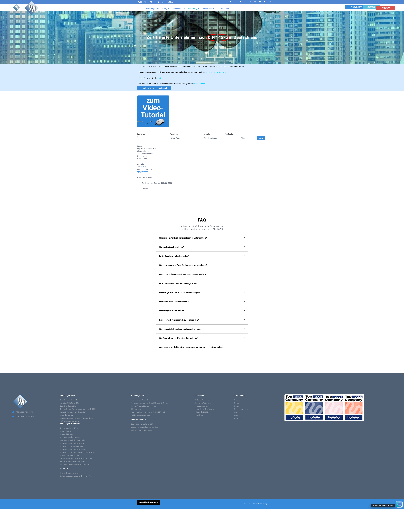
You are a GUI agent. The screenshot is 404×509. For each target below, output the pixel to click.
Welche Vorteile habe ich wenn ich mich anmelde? (180, 329)
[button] (386, 504)
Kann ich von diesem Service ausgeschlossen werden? (182, 274)
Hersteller (207, 134)
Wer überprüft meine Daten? (171, 311)
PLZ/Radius (229, 134)
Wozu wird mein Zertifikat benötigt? (174, 302)
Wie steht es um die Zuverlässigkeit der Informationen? (183, 265)
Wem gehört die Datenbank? (171, 247)
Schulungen (178, 8)
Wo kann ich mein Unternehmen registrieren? (178, 283)
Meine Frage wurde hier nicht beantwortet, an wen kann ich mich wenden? (191, 347)
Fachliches (207, 8)
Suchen (261, 138)
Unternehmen (223, 8)
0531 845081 (146, 167)
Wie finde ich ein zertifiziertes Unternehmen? (178, 338)
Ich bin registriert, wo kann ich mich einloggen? (179, 292)
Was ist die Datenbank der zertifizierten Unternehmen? (183, 238)
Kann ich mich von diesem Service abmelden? (179, 320)
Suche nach (142, 134)
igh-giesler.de (142, 172)
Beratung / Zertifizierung (156, 8)
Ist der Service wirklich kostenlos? (174, 256)
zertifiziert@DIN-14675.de (215, 72)
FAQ (159, 78)
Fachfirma (174, 134)
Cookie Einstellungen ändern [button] (148, 502)
